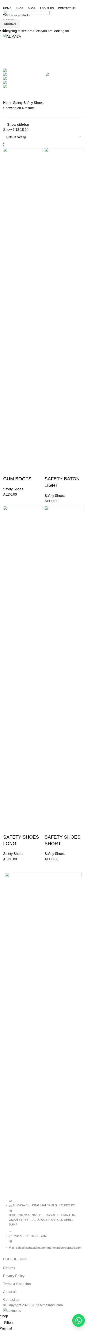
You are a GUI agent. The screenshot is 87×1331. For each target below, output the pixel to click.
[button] (76, 1320)
